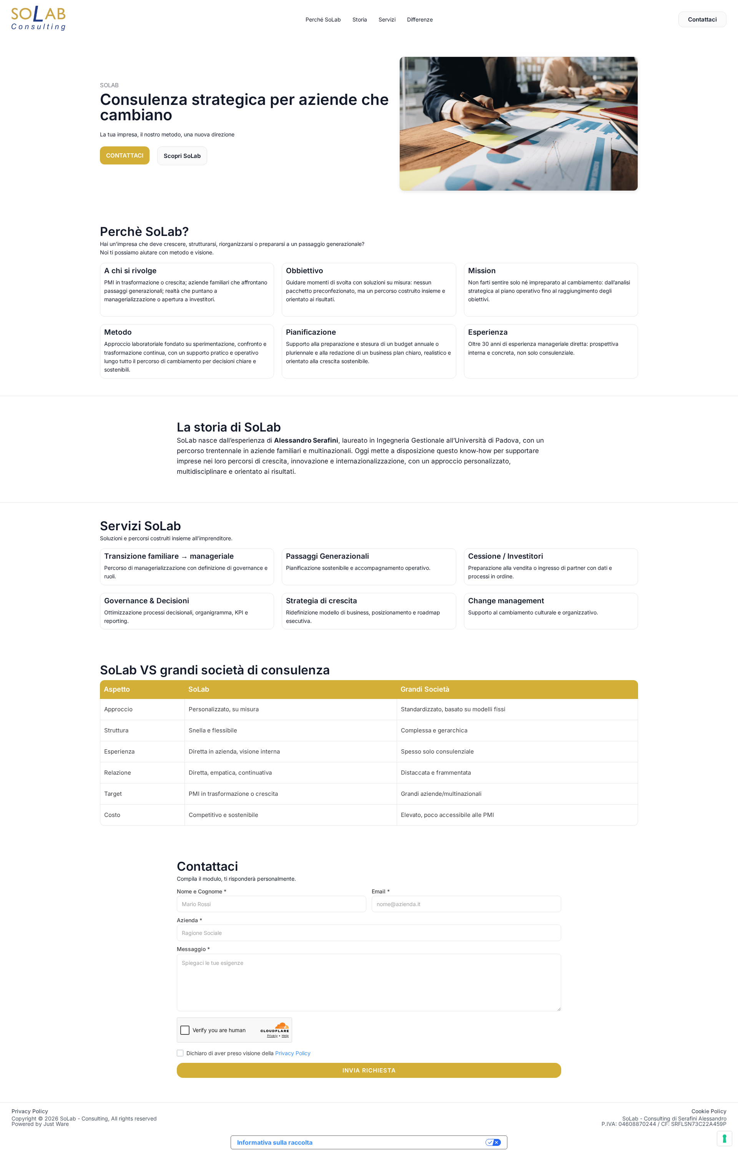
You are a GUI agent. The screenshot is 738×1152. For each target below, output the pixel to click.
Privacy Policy (293, 1053)
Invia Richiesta (369, 1070)
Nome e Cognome (201, 891)
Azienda (189, 920)
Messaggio (193, 949)
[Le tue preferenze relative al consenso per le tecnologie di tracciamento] (724, 1138)
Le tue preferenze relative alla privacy (403, 1142)
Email (381, 891)
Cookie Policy (708, 1111)
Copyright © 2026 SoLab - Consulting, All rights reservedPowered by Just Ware (84, 1121)
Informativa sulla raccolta (274, 1142)
